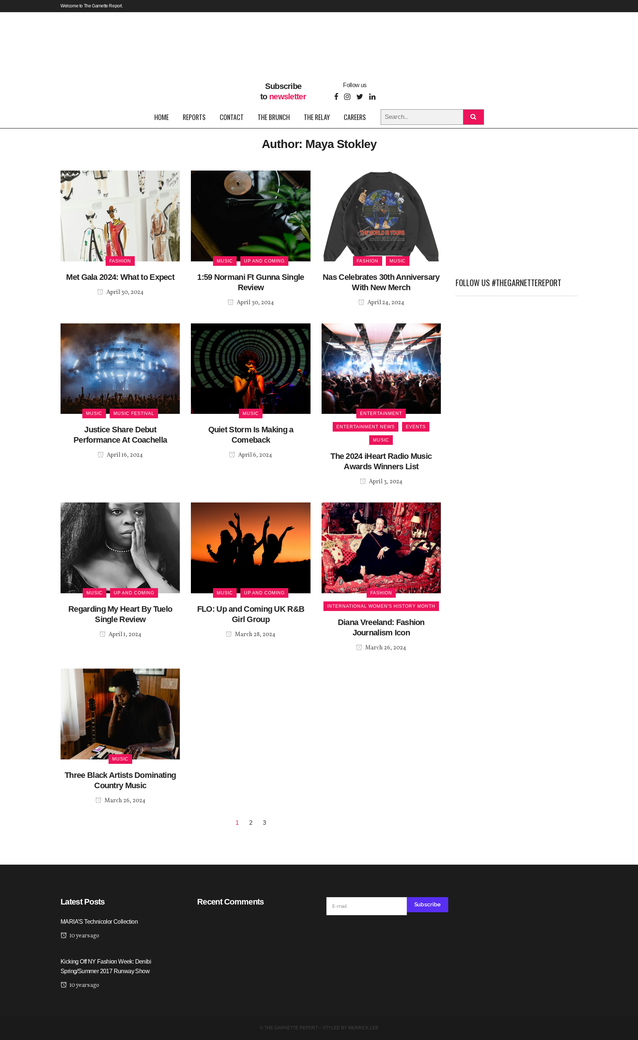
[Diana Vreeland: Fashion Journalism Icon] (381, 548)
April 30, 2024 (124, 292)
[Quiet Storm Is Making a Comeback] (250, 368)
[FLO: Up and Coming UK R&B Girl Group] (250, 548)
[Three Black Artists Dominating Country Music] (120, 713)
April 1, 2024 (124, 635)
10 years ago (83, 936)
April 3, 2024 (385, 482)
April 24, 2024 (385, 303)
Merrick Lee (363, 1027)
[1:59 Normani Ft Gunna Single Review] (250, 215)
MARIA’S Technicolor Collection (99, 922)
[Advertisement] (516, 217)
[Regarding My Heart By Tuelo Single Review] (120, 548)
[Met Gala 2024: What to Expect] (120, 215)
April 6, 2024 (254, 455)
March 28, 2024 (254, 635)
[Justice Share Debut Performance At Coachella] (120, 368)
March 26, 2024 (385, 648)
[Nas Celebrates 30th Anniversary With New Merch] (381, 215)
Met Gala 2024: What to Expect (120, 277)
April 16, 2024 (124, 455)
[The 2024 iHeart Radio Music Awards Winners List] (381, 368)
